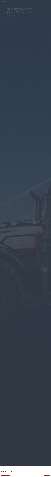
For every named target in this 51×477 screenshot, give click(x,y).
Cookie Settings (5, 475)
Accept (47, 475)
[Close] (49, 467)
